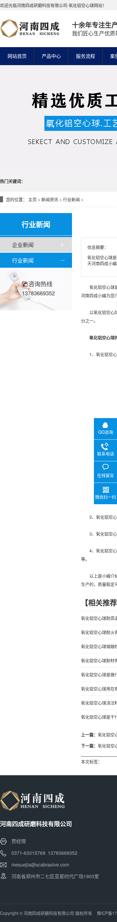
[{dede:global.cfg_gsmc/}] (30, 28)
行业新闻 (71, 199)
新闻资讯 (49, 199)
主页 (32, 199)
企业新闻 (23, 245)
